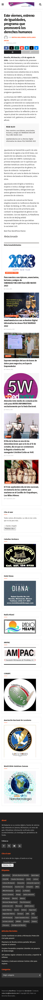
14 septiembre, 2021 (10, 498)
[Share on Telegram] (27, 48)
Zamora (34, 921)
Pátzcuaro (19, 906)
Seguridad (32, 910)
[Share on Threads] (31, 48)
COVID (28, 879)
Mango (18, 894)
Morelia (14, 898)
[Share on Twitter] (11, 48)
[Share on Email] (22, 48)
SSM (27, 913)
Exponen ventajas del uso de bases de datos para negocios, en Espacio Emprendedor (20, 363)
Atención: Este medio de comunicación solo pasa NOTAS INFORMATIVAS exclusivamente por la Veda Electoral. (20, 404)
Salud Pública (7, 910)
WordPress (12, 991)
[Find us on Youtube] (14, 846)
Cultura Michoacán (9, 883)
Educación (21, 883)
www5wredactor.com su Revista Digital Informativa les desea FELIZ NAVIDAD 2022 (20, 323)
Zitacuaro (6, 925)
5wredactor (28, 991)
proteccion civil (8, 906)
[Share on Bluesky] (36, 48)
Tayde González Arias (22, 917)
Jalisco (18, 890)
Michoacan (6, 898)
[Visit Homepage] (21, 4)
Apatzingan (35, 875)
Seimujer (20, 913)
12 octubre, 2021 (9, 455)
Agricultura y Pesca (12, 273)
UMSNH (18, 921)
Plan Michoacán (25, 902)
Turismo (34, 917)
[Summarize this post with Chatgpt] (12, 52)
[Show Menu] (3, 4)
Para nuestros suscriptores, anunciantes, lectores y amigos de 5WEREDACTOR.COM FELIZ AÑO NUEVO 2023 (20, 133)
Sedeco (24, 910)
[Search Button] (40, 4)
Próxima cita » (10, 529)
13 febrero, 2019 (11, 43)
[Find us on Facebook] (4, 846)
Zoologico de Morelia (18, 925)
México (22, 898)
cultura (35, 879)
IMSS (37, 887)
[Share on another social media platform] (30, 52)
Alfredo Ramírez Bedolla (21, 875)
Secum (17, 910)
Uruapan (26, 921)
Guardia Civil (19, 887)
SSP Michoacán (7, 917)
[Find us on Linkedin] (20, 846)
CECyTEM (5, 879)
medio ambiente (28, 894)
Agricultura (6, 875)
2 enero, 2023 (8, 289)
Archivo (8, 356)
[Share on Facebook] (6, 48)
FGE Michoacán (7, 887)
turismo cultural (8, 921)
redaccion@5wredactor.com (10, 993)
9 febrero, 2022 (9, 409)
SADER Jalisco (29, 906)
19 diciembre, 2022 (10, 329)
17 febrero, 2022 (9, 369)
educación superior (33, 883)
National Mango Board (10, 902)
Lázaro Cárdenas (8, 894)
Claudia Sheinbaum (17, 879)
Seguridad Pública (9, 913)
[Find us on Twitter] (9, 846)
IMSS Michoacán (8, 890)
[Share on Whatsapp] (16, 48)
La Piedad (26, 890)
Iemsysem (29, 887)
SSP (33, 913)
